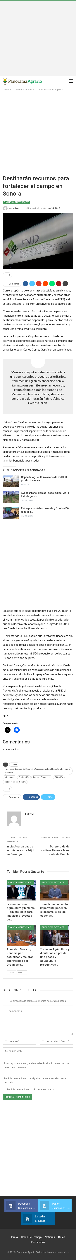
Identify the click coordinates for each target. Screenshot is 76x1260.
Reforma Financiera (42, 777)
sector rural (10, 782)
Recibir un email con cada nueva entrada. (30, 1089)
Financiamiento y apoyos (16, 202)
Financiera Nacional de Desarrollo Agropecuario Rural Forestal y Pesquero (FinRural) (37, 771)
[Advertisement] (38, 38)
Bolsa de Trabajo (31, 1237)
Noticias (50, 1237)
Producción (24, 777)
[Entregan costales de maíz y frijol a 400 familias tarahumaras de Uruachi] (11, 513)
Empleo (14, 764)
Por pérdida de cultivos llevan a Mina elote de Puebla (55, 850)
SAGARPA (59, 777)
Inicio (14, 1237)
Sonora (22, 782)
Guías (61, 1237)
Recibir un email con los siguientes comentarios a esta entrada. (35, 1080)
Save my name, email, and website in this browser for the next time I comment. (37, 1065)
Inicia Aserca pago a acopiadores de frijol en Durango (20, 850)
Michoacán (10, 777)
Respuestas (38, 1242)
